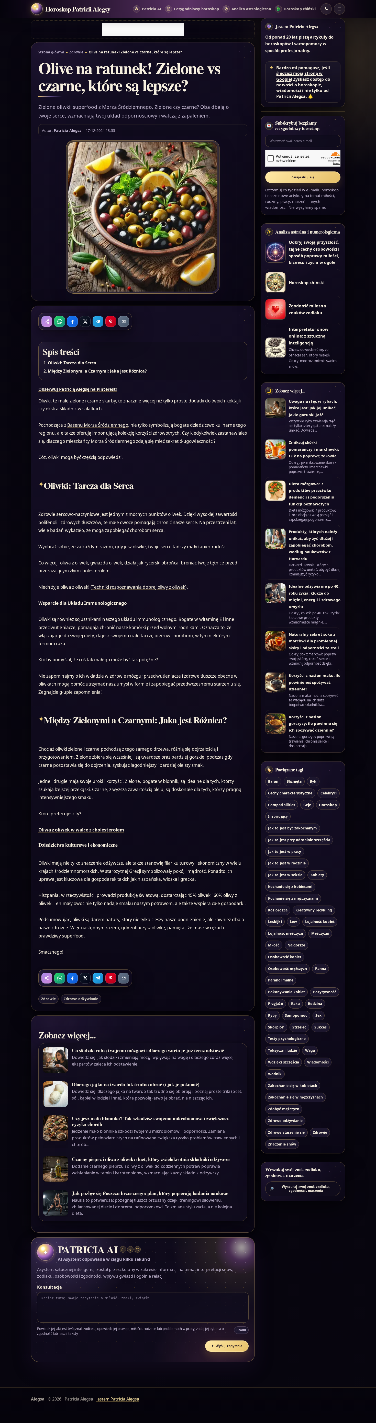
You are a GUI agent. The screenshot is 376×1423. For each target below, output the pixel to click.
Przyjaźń (275, 1003)
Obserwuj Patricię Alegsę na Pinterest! (77, 389)
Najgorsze (296, 945)
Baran (273, 781)
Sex (318, 1015)
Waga (310, 1050)
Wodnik (275, 1073)
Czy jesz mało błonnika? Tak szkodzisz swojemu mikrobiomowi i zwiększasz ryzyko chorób (150, 1121)
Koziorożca (277, 910)
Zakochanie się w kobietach (292, 1085)
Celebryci (328, 793)
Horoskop (328, 804)
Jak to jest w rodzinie (287, 863)
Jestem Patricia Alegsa (296, 26)
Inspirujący (278, 816)
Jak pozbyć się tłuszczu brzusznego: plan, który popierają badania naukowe (150, 1193)
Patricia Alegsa (68, 130)
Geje (307, 804)
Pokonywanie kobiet (286, 992)
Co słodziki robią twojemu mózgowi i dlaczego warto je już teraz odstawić (148, 1050)
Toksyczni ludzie (282, 1050)
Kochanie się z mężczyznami (293, 898)
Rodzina (315, 1003)
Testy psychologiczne (287, 1038)
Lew (293, 921)
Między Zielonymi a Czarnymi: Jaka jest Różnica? (97, 371)
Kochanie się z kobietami (290, 886)
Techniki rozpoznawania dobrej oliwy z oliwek (138, 587)
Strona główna (51, 52)
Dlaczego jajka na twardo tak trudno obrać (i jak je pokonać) (136, 1084)
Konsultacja (49, 1287)
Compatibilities (281, 804)
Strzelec (299, 1027)
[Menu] (339, 9)
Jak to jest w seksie (285, 875)
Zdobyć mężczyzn (283, 1109)
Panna (320, 968)
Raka (295, 1003)
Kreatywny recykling (313, 910)
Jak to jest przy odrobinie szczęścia (299, 839)
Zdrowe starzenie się (286, 1132)
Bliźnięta (294, 781)
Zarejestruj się (303, 177)
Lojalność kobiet (320, 921)
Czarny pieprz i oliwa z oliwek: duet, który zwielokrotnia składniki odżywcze (150, 1159)
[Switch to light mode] (326, 9)
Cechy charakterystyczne (290, 793)
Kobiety (317, 875)
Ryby (272, 1015)
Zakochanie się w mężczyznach (295, 1097)
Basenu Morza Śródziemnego (97, 425)
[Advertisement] (143, 29)
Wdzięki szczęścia (283, 1062)
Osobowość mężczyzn (287, 968)
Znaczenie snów (282, 1144)
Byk (313, 781)
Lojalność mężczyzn (285, 933)
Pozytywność (325, 992)
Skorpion (276, 1027)
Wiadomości (318, 1062)
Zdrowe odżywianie (81, 998)
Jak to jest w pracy (284, 851)
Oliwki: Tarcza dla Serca (72, 363)
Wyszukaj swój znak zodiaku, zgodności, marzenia (300, 1189)
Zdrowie (76, 52)
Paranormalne (280, 980)
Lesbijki (275, 921)
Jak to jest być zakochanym (292, 828)
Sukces (320, 1027)
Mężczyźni (320, 933)
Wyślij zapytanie (226, 1346)
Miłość (273, 945)
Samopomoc (296, 1015)
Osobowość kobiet (284, 956)
